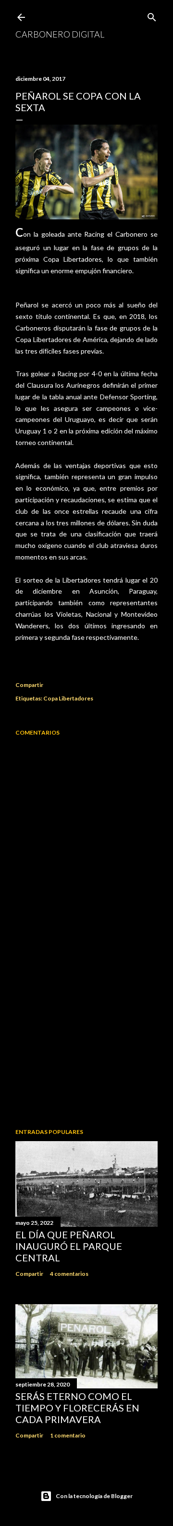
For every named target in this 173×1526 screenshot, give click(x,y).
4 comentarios (69, 1273)
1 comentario (68, 1435)
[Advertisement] (86, 1044)
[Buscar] (152, 15)
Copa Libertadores (68, 698)
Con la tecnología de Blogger (94, 1496)
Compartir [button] (29, 684)
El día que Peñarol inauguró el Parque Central (68, 1246)
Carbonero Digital (59, 34)
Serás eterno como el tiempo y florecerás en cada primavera (77, 1407)
